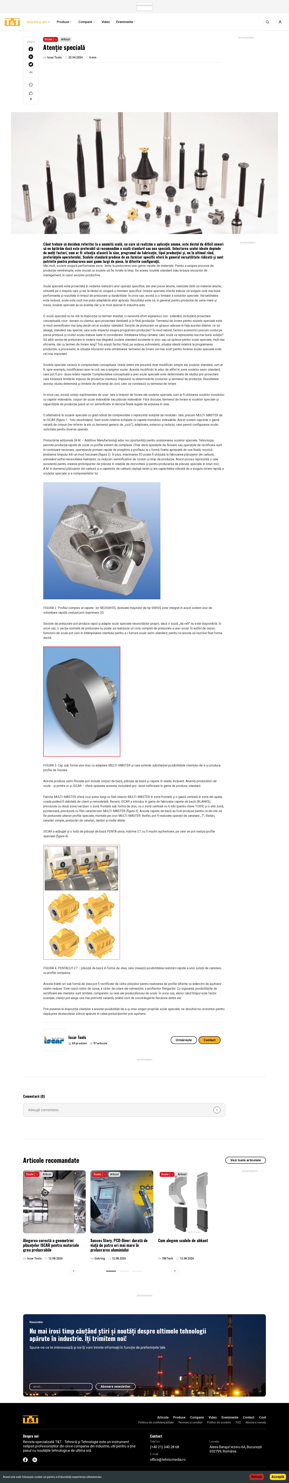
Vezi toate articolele (245, 1160)
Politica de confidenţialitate (156, 1422)
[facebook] (31, 49)
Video (213, 1417)
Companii (197, 1417)
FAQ (238, 1422)
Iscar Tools (77, 1037)
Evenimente (230, 1417)
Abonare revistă (256, 1422)
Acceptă (278, 1477)
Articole (162, 1417)
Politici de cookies (219, 1422)
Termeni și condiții (190, 1422)
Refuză (256, 1477)
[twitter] (31, 64)
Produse (179, 1417)
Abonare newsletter (116, 1386)
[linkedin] (31, 56)
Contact (209, 1040)
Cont (262, 1417)
